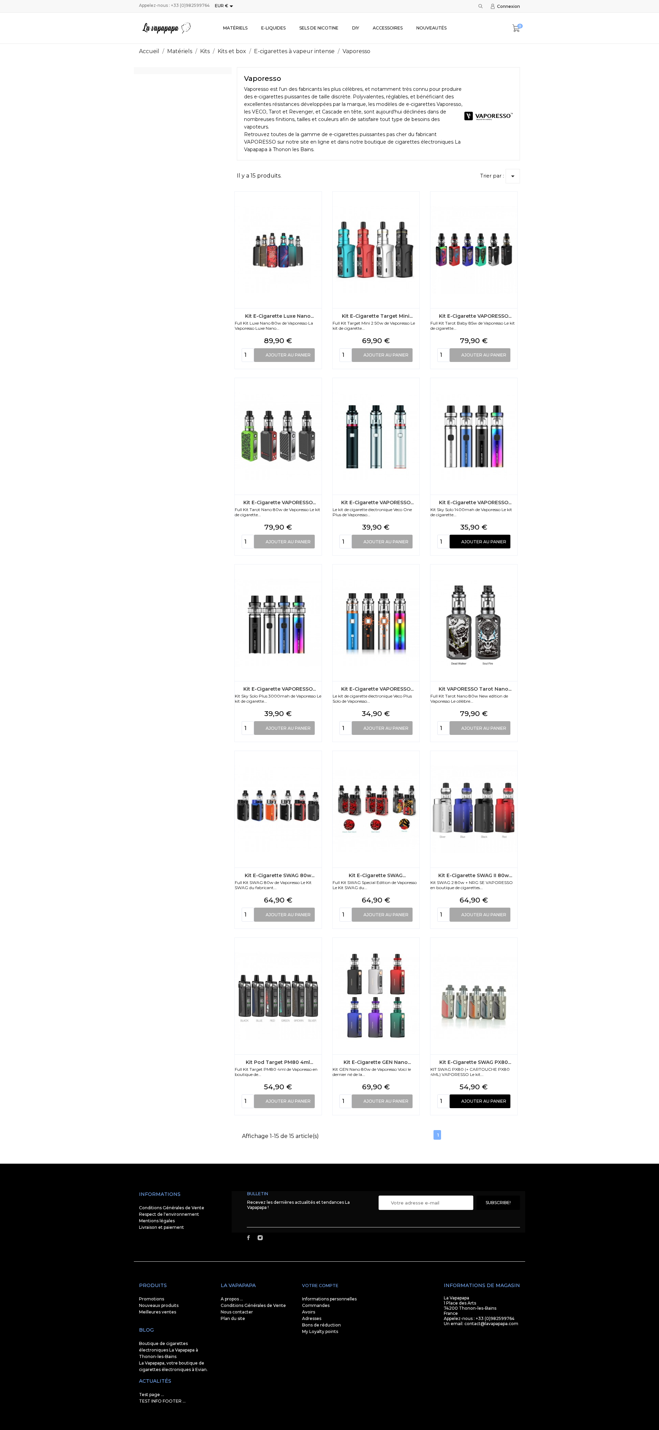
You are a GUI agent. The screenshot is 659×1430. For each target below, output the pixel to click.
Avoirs (308, 1311)
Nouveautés (431, 28)
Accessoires (388, 28)
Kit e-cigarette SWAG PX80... (475, 1062)
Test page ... (151, 1394)
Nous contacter (237, 1311)
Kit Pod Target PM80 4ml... (279, 1062)
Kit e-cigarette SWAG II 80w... (475, 875)
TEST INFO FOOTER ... (162, 1401)
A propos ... (232, 1298)
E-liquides (273, 28)
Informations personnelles (329, 1298)
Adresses (311, 1318)
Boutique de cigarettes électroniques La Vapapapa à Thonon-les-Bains (168, 1350)
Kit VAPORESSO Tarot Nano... (475, 689)
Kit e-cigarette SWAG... (377, 875)
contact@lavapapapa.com (491, 1323)
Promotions (151, 1298)
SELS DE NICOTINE (318, 28)
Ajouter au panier (288, 355)
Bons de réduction (321, 1325)
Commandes (316, 1305)
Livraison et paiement (161, 1227)
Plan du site (233, 1318)
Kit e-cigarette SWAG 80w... (279, 875)
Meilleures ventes (157, 1311)
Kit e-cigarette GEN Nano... (377, 1062)
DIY (355, 28)
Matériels (235, 28)
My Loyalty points (320, 1331)
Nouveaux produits (158, 1305)
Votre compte (320, 1285)
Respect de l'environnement (169, 1214)
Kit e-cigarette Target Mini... (377, 316)
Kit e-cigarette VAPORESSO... (475, 316)
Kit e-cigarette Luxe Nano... (279, 316)
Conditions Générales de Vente (171, 1207)
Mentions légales (157, 1220)
